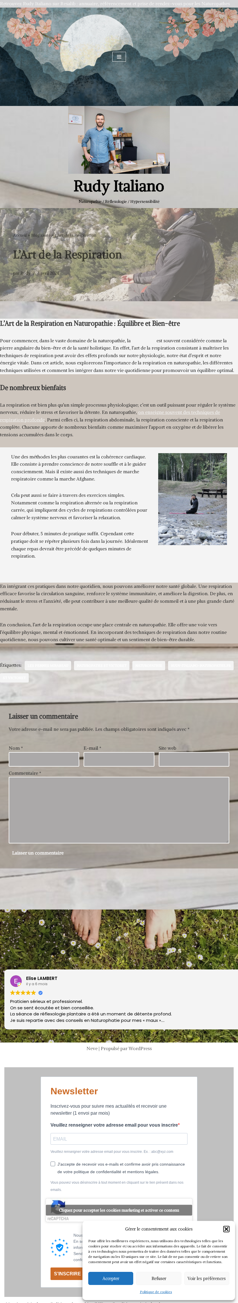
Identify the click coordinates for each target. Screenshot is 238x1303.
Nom (16, 748)
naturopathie (148, 665)
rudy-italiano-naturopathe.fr (201, 665)
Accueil (20, 235)
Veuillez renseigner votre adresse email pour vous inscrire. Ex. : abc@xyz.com (112, 1152)
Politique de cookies (156, 1292)
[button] (226, 1229)
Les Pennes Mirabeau (48, 665)
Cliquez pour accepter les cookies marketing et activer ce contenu (119, 1210)
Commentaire (25, 773)
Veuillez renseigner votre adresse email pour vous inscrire (114, 1125)
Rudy (25, 273)
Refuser (159, 1278)
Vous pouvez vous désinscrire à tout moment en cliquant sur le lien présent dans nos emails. (117, 1186)
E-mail (92, 748)
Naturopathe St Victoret (102, 665)
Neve (92, 1048)
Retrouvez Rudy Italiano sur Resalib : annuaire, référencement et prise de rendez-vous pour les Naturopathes (115, 3)
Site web (167, 748)
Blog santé (41, 235)
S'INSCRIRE (67, 1273)
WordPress (140, 1048)
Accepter (110, 1278)
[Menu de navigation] (119, 57)
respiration (143, 340)
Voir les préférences (206, 1278)
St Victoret (14, 678)
